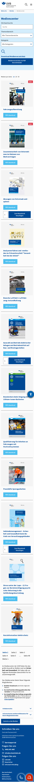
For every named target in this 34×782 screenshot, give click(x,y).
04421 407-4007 (10, 749)
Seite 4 (5, 656)
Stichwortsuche (7, 23)
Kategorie (4, 40)
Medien (12, 11)
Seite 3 (22, 652)
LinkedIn (8, 760)
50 (18, 77)
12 (14, 77)
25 (16, 77)
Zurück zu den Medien (10, 721)
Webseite (4, 11)
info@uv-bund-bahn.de (12, 753)
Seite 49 (27, 656)
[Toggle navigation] (31, 5)
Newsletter (9, 762)
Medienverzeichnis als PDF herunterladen (17, 62)
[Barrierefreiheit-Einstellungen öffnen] (30, 394)
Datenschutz (6, 777)
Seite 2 (14, 652)
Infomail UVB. (11, 764)
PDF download (10, 115)
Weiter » (5, 659)
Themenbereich (7, 32)
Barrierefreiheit (7, 772)
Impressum (5, 774)
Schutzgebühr (9, 699)
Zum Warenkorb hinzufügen (19, 215)
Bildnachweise (6, 779)
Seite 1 (5, 652)
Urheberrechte (7, 708)
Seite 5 (13, 656)
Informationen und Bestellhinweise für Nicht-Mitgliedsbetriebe (15, 714)
